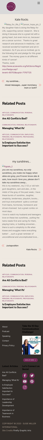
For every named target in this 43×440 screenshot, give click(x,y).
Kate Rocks (21, 19)
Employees (29, 134)
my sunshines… (13, 81)
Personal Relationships (26, 125)
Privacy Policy (8, 345)
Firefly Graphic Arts (22, 430)
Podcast (5, 331)
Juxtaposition (12, 245)
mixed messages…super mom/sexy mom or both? (21, 86)
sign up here (29, 360)
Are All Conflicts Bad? (14, 118)
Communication (17, 113)
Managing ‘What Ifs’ (13, 128)
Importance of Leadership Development (8, 402)
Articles (5, 113)
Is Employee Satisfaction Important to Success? (16, 144)
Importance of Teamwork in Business (8, 413)
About (4, 327)
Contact (5, 341)
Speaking (6, 336)
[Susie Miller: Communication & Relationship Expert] (10, 11)
